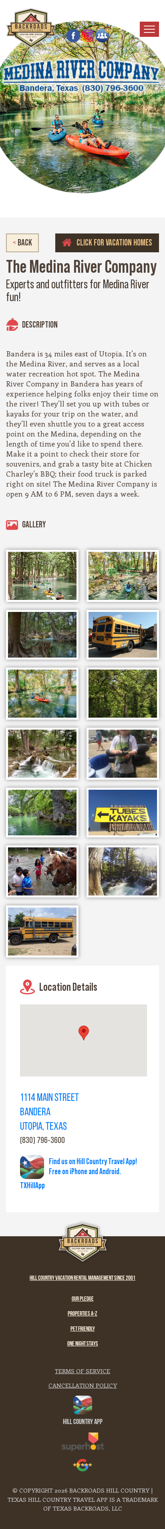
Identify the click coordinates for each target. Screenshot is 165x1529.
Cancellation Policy (82, 1385)
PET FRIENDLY (82, 1329)
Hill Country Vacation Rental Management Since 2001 (82, 1279)
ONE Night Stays (82, 1344)
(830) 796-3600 (42, 1140)
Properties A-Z (82, 1314)
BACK (22, 242)
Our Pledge (83, 1299)
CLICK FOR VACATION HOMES (113, 242)
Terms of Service (82, 1371)
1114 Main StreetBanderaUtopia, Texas (49, 1113)
